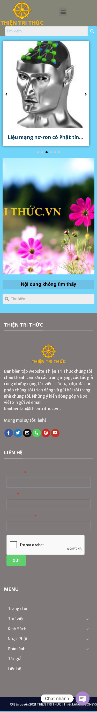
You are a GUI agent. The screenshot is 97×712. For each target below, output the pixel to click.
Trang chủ (17, 608)
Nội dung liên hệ (20, 516)
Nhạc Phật (18, 638)
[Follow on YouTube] (55, 433)
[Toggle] (87, 619)
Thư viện (16, 618)
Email (11, 494)
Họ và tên (15, 473)
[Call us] (36, 433)
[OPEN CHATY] (82, 699)
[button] (63, 12)
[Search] (92, 31)
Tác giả (14, 658)
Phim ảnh (17, 648)
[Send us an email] (27, 433)
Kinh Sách (17, 628)
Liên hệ (14, 668)
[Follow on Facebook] (8, 433)
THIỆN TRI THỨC (49, 704)
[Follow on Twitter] (18, 433)
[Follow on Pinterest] (46, 433)
